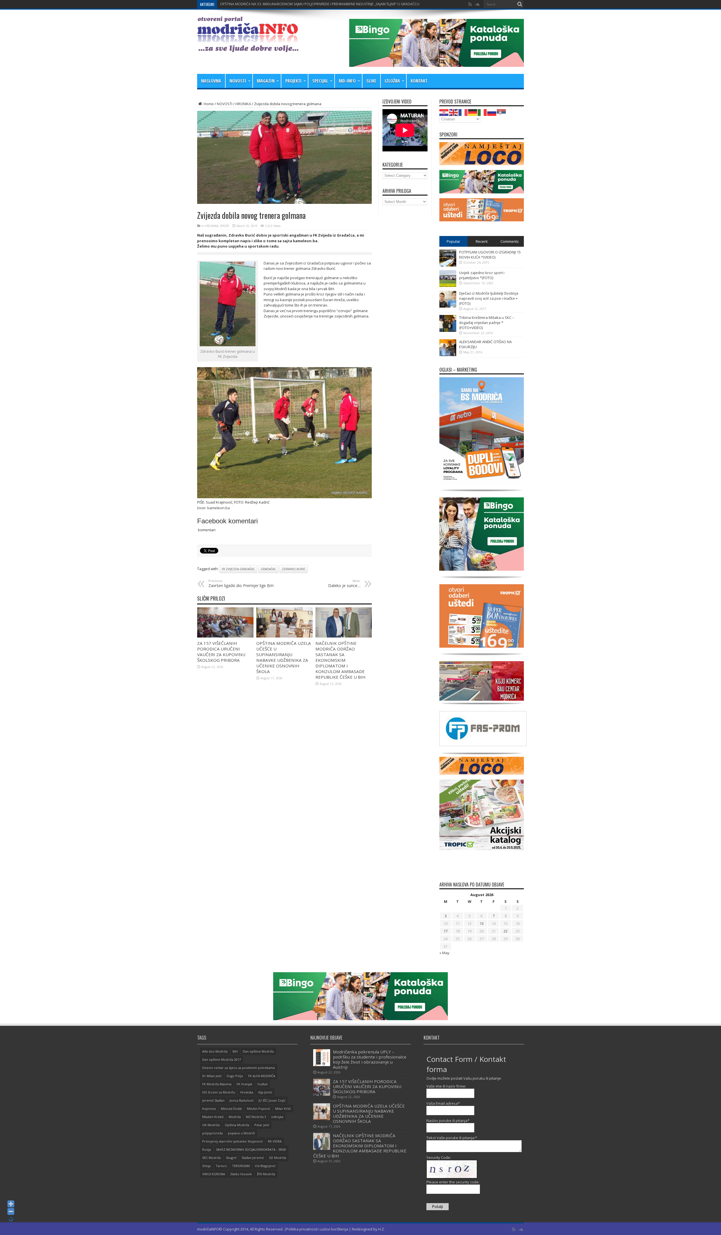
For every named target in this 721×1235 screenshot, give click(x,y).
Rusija (206, 1149)
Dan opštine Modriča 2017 (221, 1059)
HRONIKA (243, 103)
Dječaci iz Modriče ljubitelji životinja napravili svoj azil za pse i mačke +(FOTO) (488, 298)
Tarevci (221, 1166)
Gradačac (268, 569)
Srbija (206, 1166)
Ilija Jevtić (265, 1092)
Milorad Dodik (231, 1108)
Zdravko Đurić (293, 569)
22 (506, 931)
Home (208, 103)
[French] (463, 111)
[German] (473, 111)
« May (444, 952)
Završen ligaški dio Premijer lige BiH (240, 583)
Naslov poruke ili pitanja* (447, 1120)
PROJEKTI (293, 81)
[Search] (519, 4)
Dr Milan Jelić (212, 1076)
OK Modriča (211, 1125)
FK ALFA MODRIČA (261, 1076)
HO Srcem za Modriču (218, 1092)
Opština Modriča (237, 1125)
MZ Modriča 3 (256, 1117)
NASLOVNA (211, 81)
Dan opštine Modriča (258, 1051)
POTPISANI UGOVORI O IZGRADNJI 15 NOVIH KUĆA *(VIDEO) (490, 255)
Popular (453, 241)
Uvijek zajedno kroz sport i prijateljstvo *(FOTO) (481, 275)
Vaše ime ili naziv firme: (446, 1086)
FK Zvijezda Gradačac (238, 569)
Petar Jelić (261, 1125)
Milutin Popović (258, 1108)
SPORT (224, 226)
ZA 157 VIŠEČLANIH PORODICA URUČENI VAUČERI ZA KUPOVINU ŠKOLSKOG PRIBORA (221, 651)
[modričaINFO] (248, 48)
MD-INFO (347, 81)
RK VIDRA (275, 1141)
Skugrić (231, 1157)
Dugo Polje (235, 1076)
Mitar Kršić (283, 1108)
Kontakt (419, 81)
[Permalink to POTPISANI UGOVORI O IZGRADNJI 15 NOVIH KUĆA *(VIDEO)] (447, 265)
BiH (235, 1051)
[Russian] (492, 111)
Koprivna (209, 1108)
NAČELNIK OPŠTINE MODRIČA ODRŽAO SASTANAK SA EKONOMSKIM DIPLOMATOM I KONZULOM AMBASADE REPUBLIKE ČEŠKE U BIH (340, 660)
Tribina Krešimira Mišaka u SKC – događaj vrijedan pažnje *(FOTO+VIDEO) (486, 322)
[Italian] (482, 111)
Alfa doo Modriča (215, 1051)
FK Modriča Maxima (217, 1084)
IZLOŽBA (392, 81)
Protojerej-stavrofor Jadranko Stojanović (232, 1141)
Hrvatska (246, 1092)
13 (482, 923)
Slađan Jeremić (253, 1157)
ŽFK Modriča (266, 1174)
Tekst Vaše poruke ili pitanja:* (451, 1137)
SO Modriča (277, 1157)
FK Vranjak (244, 1084)
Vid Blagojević (265, 1166)
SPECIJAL (320, 81)
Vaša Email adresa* (443, 1103)
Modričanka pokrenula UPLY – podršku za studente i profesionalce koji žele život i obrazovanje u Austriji (369, 1059)
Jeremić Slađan (213, 1100)
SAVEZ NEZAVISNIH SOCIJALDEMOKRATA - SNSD (251, 1149)
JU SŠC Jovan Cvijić (272, 1100)
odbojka (277, 1117)
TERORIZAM (241, 1166)
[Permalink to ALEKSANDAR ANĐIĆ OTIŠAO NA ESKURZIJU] (447, 354)
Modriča (235, 1117)
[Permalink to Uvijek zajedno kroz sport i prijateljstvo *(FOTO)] (447, 285)
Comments (509, 241)
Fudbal (262, 1084)
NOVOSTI (238, 81)
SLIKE (371, 81)
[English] (454, 111)
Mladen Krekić (213, 1117)
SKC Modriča (211, 1157)
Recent (482, 241)
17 (446, 931)
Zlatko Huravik (241, 1174)
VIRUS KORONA (213, 1174)
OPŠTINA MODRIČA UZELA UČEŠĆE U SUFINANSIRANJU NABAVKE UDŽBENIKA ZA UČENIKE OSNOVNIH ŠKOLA (283, 657)
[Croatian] (444, 111)
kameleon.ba (218, 507)
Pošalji (437, 1207)
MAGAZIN (266, 81)
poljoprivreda (212, 1133)
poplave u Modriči (241, 1133)
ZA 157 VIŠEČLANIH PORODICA (244, 4)
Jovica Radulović (241, 1100)
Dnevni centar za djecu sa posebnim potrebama (238, 1068)
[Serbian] (501, 111)
